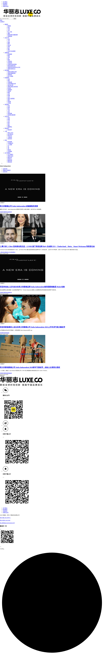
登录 (1, 20)
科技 (6, 140)
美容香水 (7, 104)
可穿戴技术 (10, 143)
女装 (8, 79)
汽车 (8, 30)
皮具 (8, 94)
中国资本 (9, 61)
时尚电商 (9, 141)
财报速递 (9, 54)
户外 (8, 40)
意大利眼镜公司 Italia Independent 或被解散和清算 (19, 206)
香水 (8, 109)
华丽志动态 (5, 6)
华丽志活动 (10, 155)
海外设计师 (10, 85)
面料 (8, 100)
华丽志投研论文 (11, 68)
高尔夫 (9, 45)
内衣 (8, 97)
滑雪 (8, 46)
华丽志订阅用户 (7, 170)
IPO (8, 58)
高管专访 (9, 135)
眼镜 (8, 92)
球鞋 (8, 49)
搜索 (15, 18)
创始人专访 (10, 132)
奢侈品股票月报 (11, 65)
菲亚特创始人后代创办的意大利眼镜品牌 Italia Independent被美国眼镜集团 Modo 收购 (32, 287)
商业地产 (7, 128)
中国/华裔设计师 (11, 83)
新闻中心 (9, 158)
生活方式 (7, 116)
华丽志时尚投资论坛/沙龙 (13, 67)
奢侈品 (6, 24)
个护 (8, 110)
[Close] (3, 398)
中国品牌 (9, 82)
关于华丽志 (7, 153)
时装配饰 (7, 77)
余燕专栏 (9, 138)
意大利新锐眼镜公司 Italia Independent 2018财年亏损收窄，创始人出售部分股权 (30, 367)
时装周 (9, 88)
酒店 (8, 125)
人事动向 (9, 137)
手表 (8, 28)
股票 (8, 59)
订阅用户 (2, 21)
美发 (8, 111)
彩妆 (8, 107)
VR (8, 148)
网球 (8, 43)
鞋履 (8, 95)
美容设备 (9, 113)
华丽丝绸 (9, 36)
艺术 (8, 120)
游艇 (8, 33)
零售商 (9, 91)
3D (8, 146)
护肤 (8, 106)
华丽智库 (5, 4)
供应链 (9, 101)
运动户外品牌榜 (11, 51)
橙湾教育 (5, 3)
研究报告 (7, 70)
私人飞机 (9, 31)
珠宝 (8, 27)
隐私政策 (9, 161)
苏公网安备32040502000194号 (7, 523)
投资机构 (9, 62)
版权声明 (9, 160)
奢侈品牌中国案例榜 (12, 34)
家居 (8, 119)
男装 (8, 80)
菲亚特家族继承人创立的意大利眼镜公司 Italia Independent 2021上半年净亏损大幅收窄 (32, 327)
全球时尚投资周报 (12, 64)
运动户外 (7, 37)
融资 (8, 55)
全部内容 (5, 168)
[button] (5, 392)
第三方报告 (10, 76)
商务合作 (9, 157)
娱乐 (8, 122)
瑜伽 (8, 42)
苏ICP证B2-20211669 (5, 520)
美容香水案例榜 (11, 114)
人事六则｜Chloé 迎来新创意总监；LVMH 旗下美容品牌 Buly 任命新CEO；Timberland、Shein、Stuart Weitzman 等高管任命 (47, 246)
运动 (8, 39)
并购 (8, 57)
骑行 (8, 48)
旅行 (8, 123)
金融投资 (7, 52)
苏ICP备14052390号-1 (5, 517)
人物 (6, 131)
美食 (8, 117)
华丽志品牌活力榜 (12, 71)
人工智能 (9, 144)
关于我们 (5, 1)
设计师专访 (10, 134)
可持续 (9, 103)
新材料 (9, 150)
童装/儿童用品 (11, 98)
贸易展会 (9, 89)
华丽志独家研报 (11, 73)
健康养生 (9, 126)
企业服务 (9, 151)
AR (8, 147)
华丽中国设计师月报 (12, 86)
